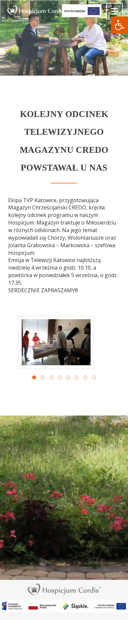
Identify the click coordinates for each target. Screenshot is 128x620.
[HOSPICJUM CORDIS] (5, 8)
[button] (119, 25)
